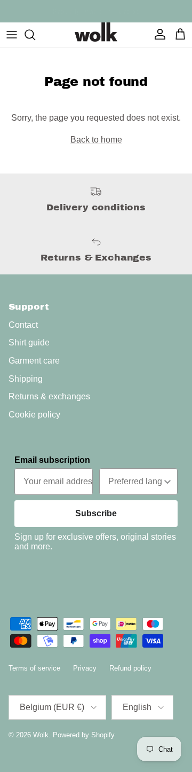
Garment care (34, 360)
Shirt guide (29, 342)
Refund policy (130, 668)
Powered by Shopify (84, 735)
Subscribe (96, 513)
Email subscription (52, 459)
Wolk (41, 735)
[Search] (35, 34)
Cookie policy (34, 414)
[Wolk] (96, 32)
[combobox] (135, 481)
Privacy (85, 668)
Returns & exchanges (49, 396)
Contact (23, 324)
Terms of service (34, 668)
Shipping (26, 378)
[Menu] (11, 34)
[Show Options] (167, 481)
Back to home (96, 139)
